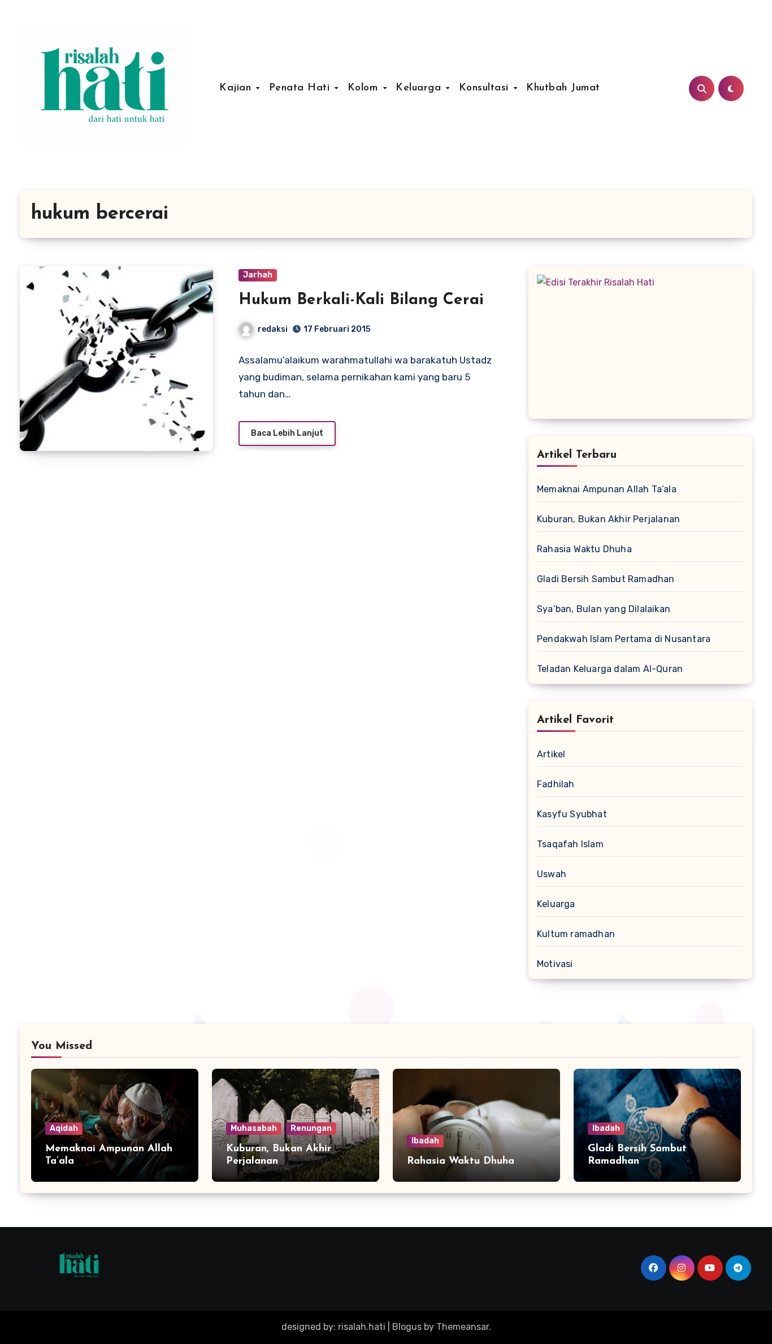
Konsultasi (486, 88)
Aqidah (64, 1128)
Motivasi (555, 964)
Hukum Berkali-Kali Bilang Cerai (361, 300)
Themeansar (462, 1326)
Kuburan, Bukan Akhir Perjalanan (608, 519)
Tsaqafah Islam (570, 844)
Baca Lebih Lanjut (287, 433)
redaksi (273, 329)
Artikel (551, 754)
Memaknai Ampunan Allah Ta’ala (606, 489)
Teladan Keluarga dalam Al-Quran (610, 669)
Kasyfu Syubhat (572, 814)
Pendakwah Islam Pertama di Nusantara (623, 639)
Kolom (364, 88)
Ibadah (425, 1141)
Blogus (407, 1326)
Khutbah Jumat (563, 88)
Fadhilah (556, 784)
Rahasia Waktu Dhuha (584, 549)
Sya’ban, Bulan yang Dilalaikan (603, 609)
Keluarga (420, 88)
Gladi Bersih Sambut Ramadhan (606, 579)
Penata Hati (301, 88)
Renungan (311, 1128)
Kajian (237, 88)
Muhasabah (254, 1128)
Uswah (551, 874)
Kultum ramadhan (576, 934)
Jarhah (257, 275)
